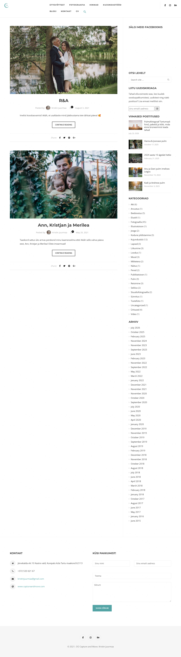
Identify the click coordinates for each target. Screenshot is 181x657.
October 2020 (137, 397)
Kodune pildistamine (141, 235)
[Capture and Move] (25, 5)
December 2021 (138, 384)
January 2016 (137, 516)
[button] (85, 12)
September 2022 (139, 367)
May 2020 (136, 415)
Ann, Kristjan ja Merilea (63, 225)
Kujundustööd (112, 5)
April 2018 (136, 481)
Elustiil (134, 217)
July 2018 (135, 472)
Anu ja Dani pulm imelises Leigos (157, 170)
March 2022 (137, 375)
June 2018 (136, 476)
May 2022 (136, 371)
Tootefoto (135, 300)
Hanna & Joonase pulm (155, 141)
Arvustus (135, 208)
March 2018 (137, 485)
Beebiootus (136, 213)
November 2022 (139, 362)
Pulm (133, 279)
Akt (132, 204)
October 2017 (137, 498)
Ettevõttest (57, 5)
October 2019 (137, 437)
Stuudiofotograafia (140, 292)
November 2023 (139, 345)
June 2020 (136, 411)
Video (133, 314)
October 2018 (137, 463)
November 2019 (139, 433)
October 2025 (137, 332)
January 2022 (137, 380)
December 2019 (138, 428)
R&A (63, 100)
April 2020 (136, 419)
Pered (133, 270)
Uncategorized (138, 305)
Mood (133, 257)
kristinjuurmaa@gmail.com (31, 578)
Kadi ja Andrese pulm (154, 182)
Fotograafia (77, 5)
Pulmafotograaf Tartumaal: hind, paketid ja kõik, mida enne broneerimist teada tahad (157, 125)
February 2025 (138, 336)
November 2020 (139, 393)
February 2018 (138, 490)
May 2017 (136, 512)
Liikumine (135, 248)
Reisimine (135, 283)
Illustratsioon (137, 226)
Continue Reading (63, 125)
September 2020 (139, 402)
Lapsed (134, 243)
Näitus (134, 265)
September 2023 (139, 349)
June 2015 (136, 520)
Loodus (134, 252)
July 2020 (135, 406)
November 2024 (139, 340)
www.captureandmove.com (31, 586)
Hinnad (94, 5)
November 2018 (139, 459)
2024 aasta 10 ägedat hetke (157, 155)
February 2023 (138, 358)
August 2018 (137, 468)
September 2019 (139, 441)
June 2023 (136, 354)
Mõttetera (135, 261)
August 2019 (137, 446)
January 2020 (137, 424)
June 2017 (136, 507)
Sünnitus (135, 296)
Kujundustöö (137, 239)
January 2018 (137, 494)
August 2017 (137, 503)
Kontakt (66, 11)
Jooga (133, 230)
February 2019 (138, 450)
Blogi (53, 11)
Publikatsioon (137, 274)
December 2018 (138, 454)
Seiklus (134, 287)
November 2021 (139, 389)
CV (77, 11)
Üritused (135, 309)
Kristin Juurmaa (59, 108)
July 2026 (135, 327)
